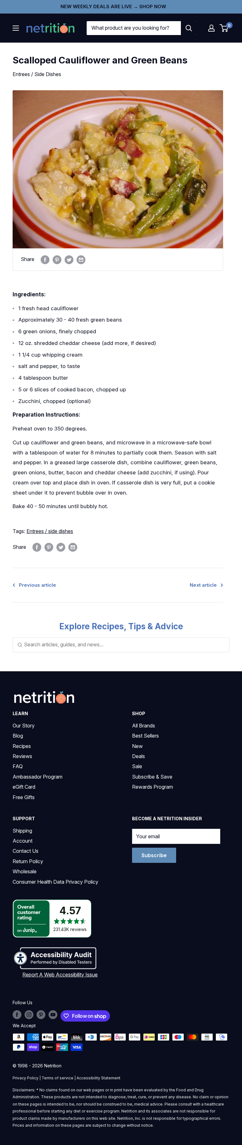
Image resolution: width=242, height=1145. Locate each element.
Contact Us (25, 851)
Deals (138, 756)
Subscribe (154, 855)
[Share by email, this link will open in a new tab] (81, 259)
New (137, 746)
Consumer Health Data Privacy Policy (55, 882)
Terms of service (57, 1078)
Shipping (22, 831)
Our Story (24, 725)
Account (22, 841)
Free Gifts (24, 797)
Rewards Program (152, 787)
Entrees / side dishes (49, 531)
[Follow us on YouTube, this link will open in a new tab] (53, 1014)
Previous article (37, 585)
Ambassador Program (37, 777)
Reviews (22, 756)
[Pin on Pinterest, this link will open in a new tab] (57, 259)
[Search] (189, 28)
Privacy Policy (25, 1078)
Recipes (22, 746)
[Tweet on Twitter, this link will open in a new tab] (69, 259)
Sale (137, 766)
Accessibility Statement (98, 1078)
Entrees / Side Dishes (37, 74)
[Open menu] (16, 28)
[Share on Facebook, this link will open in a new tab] (45, 259)
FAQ (18, 766)
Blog (18, 736)
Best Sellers (145, 736)
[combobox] (134, 28)
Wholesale (25, 871)
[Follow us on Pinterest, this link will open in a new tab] (41, 1014)
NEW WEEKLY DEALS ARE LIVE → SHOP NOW (113, 6)
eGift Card (24, 787)
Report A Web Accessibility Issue (60, 974)
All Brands (143, 725)
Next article (203, 585)
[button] (211, 28)
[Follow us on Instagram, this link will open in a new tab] (29, 1014)
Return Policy (28, 861)
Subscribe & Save (152, 777)
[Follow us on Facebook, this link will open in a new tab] (17, 1014)
